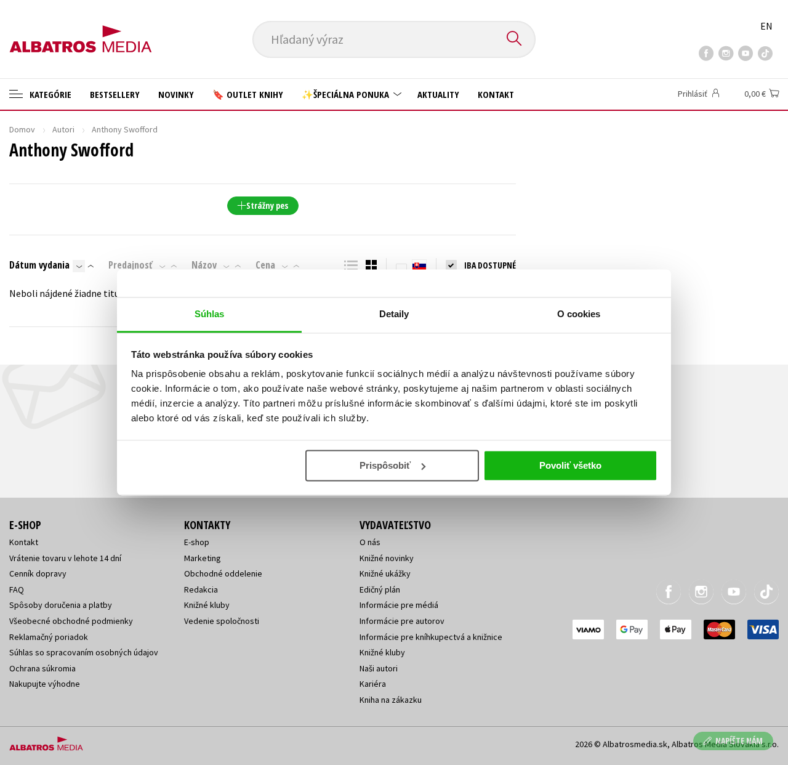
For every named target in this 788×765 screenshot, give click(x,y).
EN (766, 26)
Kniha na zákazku (391, 699)
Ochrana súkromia (42, 668)
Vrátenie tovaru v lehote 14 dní (65, 558)
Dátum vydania (39, 265)
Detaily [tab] (394, 314)
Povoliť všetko (570, 465)
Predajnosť (130, 265)
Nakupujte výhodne (44, 683)
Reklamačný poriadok (48, 636)
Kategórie (49, 94)
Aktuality (438, 94)
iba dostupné (490, 265)
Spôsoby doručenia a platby (60, 604)
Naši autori (379, 668)
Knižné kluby (207, 604)
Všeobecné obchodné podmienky (71, 620)
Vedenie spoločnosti (221, 620)
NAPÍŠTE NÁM (739, 741)
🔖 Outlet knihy (247, 94)
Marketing (202, 558)
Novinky (176, 94)
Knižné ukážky (385, 573)
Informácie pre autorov (402, 620)
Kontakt (496, 94)
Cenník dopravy (37, 573)
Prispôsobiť (385, 465)
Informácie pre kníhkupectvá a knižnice (431, 636)
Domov (22, 129)
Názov (204, 265)
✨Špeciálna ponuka (347, 94)
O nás (370, 542)
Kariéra (373, 683)
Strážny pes (267, 205)
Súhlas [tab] (210, 314)
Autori (63, 129)
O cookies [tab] (579, 314)
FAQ (16, 589)
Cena (265, 265)
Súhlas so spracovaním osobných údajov (83, 652)
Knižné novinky (387, 558)
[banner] (80, 29)
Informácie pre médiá (399, 604)
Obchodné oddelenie (223, 573)
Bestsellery (115, 94)
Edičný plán (380, 589)
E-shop (196, 542)
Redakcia (201, 589)
